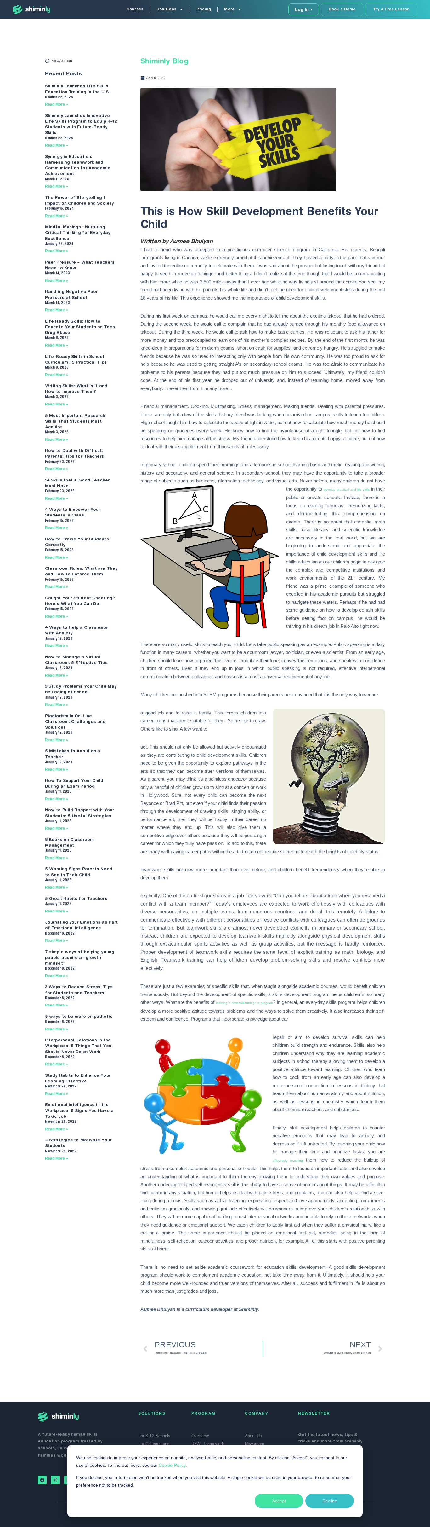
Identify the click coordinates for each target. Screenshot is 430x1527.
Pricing (203, 9)
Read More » (56, 104)
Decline (329, 1500)
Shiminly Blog (164, 61)
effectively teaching (288, 1160)
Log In (303, 9)
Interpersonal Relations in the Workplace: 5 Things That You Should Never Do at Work (78, 1046)
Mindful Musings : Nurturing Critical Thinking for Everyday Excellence (77, 233)
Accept (279, 1500)
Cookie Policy (172, 1465)
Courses (135, 9)
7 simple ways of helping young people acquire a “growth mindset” (79, 957)
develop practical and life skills (347, 489)
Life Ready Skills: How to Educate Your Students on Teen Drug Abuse (80, 327)
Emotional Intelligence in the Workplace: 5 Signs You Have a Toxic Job (79, 1110)
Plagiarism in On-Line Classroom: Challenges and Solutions (75, 722)
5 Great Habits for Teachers (76, 899)
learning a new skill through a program (244, 1003)
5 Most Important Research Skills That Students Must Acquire (75, 421)
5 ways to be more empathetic (78, 1017)
